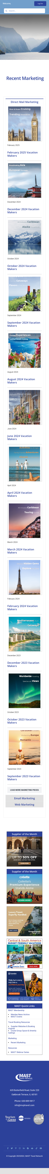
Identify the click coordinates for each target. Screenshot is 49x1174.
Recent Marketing (18, 1042)
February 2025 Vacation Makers (22, 154)
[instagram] (20, 1148)
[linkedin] (24, 1148)
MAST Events (16, 1017)
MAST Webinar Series (20, 1052)
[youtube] (41, 1148)
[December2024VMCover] (24, 164)
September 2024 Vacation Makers (23, 324)
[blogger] (28, 1148)
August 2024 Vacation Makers (21, 380)
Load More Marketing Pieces (24, 790)
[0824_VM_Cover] (24, 334)
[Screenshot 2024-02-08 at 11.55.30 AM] (24, 504)
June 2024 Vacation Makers (19, 437)
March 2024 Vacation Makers (20, 551)
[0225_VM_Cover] (24, 107)
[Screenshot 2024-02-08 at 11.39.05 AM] (24, 561)
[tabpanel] (24, 450)
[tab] (24, 102)
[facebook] (7, 1148)
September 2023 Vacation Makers (23, 777)
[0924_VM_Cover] (24, 277)
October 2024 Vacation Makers (21, 267)
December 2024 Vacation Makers (23, 210)
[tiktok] (36, 1148)
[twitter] (12, 1148)
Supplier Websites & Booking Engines (21, 1027)
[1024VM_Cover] (24, 221)
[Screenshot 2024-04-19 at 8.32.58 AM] (24, 391)
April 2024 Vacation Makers (19, 494)
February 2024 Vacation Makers (22, 607)
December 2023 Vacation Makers (23, 664)
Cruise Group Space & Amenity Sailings (22, 1032)
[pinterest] (16, 1148)
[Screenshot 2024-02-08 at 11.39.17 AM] (24, 618)
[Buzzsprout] (32, 1148)
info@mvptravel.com (24, 1105)
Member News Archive (20, 1014)
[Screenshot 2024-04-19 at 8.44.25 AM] (24, 448)
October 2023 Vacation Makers (21, 721)
